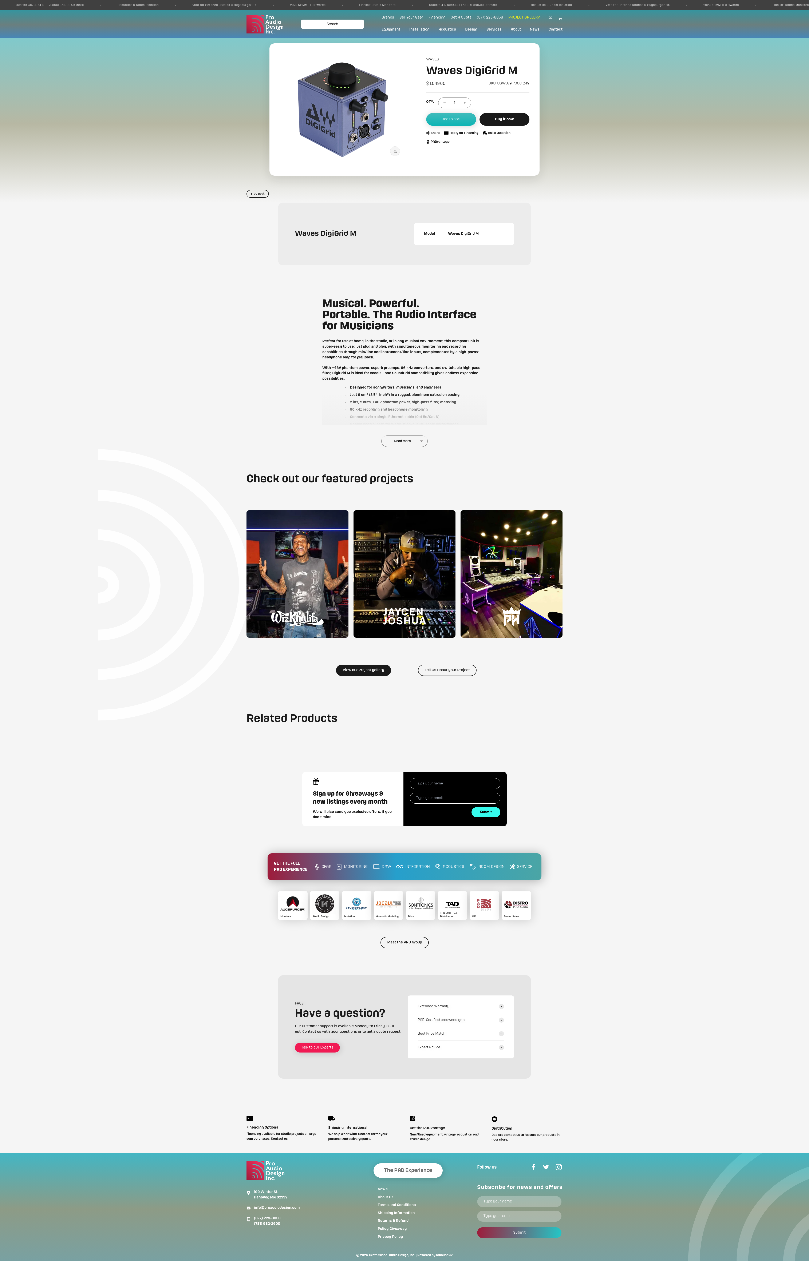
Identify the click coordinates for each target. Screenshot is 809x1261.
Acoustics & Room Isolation (289, 5)
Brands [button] (388, 17)
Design (471, 29)
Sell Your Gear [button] (411, 17)
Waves (432, 59)
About (516, 29)
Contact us (279, 1138)
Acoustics (447, 29)
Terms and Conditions (397, 1205)
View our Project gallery (363, 670)
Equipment (391, 29)
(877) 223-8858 (267, 1218)
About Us (386, 1197)
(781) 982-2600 (267, 1223)
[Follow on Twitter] (546, 1167)
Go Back (259, 193)
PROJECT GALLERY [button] (524, 17)
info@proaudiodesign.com (277, 1207)
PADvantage (440, 141)
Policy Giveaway (392, 1228)
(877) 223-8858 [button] (490, 17)
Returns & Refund (393, 1220)
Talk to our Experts (317, 1047)
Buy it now (504, 119)
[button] (297, 574)
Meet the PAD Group (404, 942)
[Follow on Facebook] (533, 1167)
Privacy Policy (390, 1236)
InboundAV (444, 1255)
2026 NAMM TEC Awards (46, 5)
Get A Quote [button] (461, 17)
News (535, 29)
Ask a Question (499, 133)
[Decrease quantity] (444, 103)
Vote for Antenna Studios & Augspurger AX (376, 5)
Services (494, 29)
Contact (556, 29)
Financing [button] (437, 17)
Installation (419, 29)
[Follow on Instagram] (559, 1167)
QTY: (430, 101)
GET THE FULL (290, 867)
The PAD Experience (408, 1170)
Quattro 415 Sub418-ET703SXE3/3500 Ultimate (201, 5)
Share (435, 133)
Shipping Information (396, 1213)
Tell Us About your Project (447, 670)
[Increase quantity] (465, 103)
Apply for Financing (464, 133)
